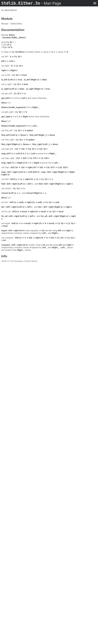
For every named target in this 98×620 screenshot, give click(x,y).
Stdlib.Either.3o (31, 3)
